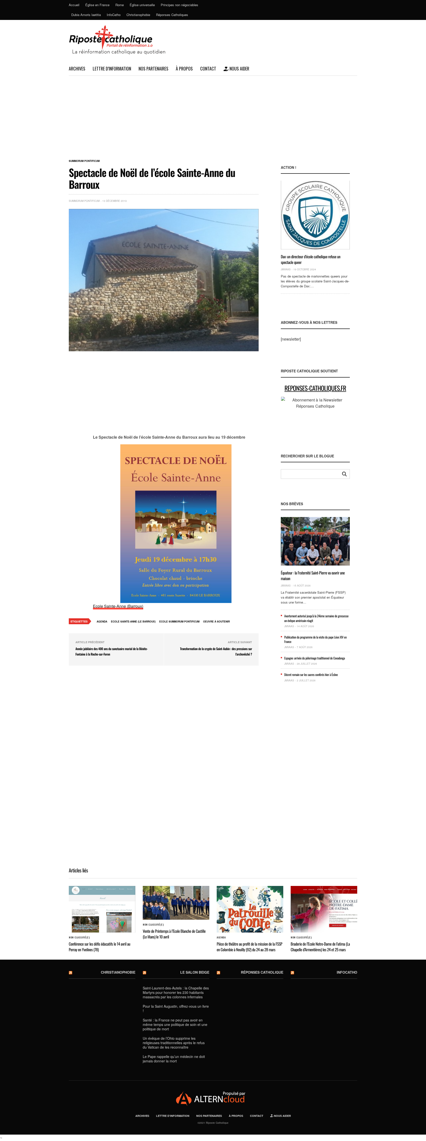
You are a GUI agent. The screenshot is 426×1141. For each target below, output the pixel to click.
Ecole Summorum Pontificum (179, 621)
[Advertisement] (213, 112)
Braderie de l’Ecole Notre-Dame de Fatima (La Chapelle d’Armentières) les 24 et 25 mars (320, 946)
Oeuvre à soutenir (216, 621)
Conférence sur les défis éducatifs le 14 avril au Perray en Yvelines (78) (99, 946)
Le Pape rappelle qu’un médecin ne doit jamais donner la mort (174, 1058)
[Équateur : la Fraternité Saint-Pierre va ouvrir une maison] (315, 541)
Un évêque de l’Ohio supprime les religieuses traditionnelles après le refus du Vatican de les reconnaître (174, 1043)
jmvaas (286, 269)
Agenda (102, 621)
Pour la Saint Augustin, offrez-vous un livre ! (176, 1008)
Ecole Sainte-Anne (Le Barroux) (133, 621)
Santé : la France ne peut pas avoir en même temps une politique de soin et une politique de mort (175, 1024)
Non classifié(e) (79, 937)
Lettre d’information (112, 68)
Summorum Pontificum (84, 161)
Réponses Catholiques (172, 14)
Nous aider (239, 68)
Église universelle (142, 4)
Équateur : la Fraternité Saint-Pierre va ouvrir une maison (313, 575)
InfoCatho (114, 14)
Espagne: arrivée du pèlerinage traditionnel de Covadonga (314, 658)
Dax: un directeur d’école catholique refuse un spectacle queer (310, 259)
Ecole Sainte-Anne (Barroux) (118, 606)
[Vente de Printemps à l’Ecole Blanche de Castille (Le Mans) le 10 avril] (176, 903)
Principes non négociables (179, 4)
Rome (119, 4)
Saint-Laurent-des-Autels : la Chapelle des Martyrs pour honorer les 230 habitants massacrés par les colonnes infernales (176, 992)
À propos (184, 68)
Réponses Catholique (262, 972)
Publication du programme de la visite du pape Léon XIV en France (315, 639)
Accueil (74, 4)
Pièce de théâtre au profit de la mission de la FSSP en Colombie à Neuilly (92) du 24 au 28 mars (249, 946)
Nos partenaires (153, 68)
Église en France (97, 4)
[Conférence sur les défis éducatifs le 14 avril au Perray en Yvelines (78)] (102, 909)
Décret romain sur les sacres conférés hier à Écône (311, 674)
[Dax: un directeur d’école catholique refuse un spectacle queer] (315, 215)
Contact (208, 68)
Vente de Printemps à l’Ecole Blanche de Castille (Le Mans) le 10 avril (174, 933)
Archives (77, 68)
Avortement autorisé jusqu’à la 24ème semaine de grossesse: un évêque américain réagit (316, 618)
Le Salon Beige (194, 972)
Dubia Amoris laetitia (86, 14)
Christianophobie (138, 14)
